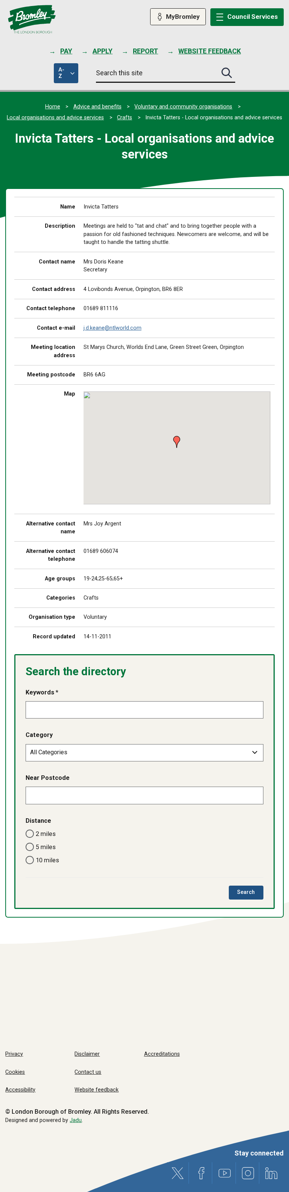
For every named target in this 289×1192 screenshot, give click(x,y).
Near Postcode (48, 777)
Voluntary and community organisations (183, 107)
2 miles (46, 833)
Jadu (76, 1120)
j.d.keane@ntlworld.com (112, 328)
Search (250, 894)
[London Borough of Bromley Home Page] (31, 19)
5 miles (46, 847)
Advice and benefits (97, 107)
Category (39, 734)
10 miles (47, 860)
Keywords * (42, 692)
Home (52, 107)
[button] (175, 439)
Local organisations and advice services (55, 117)
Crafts (124, 117)
